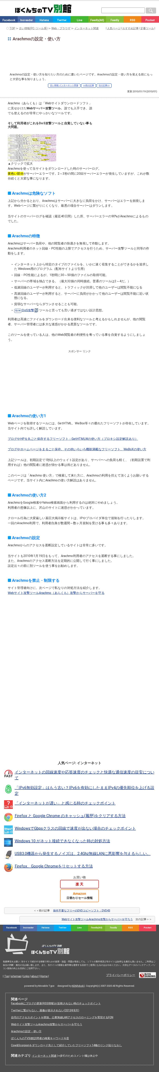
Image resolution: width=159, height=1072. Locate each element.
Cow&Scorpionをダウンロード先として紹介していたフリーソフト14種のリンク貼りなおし (66, 1045)
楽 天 (79, 884)
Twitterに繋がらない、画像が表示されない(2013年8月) (45, 1010)
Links (26, 976)
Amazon (80, 896)
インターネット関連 (44, 1055)
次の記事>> (104, 85)
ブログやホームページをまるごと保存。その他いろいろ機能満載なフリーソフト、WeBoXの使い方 (77, 449)
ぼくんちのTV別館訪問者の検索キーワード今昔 (40, 1038)
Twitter (62, 20)
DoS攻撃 (28, 310)
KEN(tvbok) (78, 985)
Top (6, 976)
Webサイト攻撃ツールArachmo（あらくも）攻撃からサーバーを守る (56, 593)
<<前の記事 (88, 85)
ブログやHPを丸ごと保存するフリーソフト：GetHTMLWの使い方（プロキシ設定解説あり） (73, 439)
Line (79, 20)
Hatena (44, 20)
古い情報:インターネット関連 (64, 85)
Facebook (9, 20)
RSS (132, 20)
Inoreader (26, 20)
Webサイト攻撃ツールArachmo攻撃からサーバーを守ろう (97, 919)
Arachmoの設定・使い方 (26, 1031)
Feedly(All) (97, 20)
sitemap (16, 976)
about (35, 976)
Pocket (150, 20)
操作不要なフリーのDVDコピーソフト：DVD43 (81, 910)
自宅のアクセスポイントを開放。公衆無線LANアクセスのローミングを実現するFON (62, 1017)
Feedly (115, 20)
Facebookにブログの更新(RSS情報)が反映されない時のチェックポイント (56, 1003)
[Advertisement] (79, 58)
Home (44, 976)
